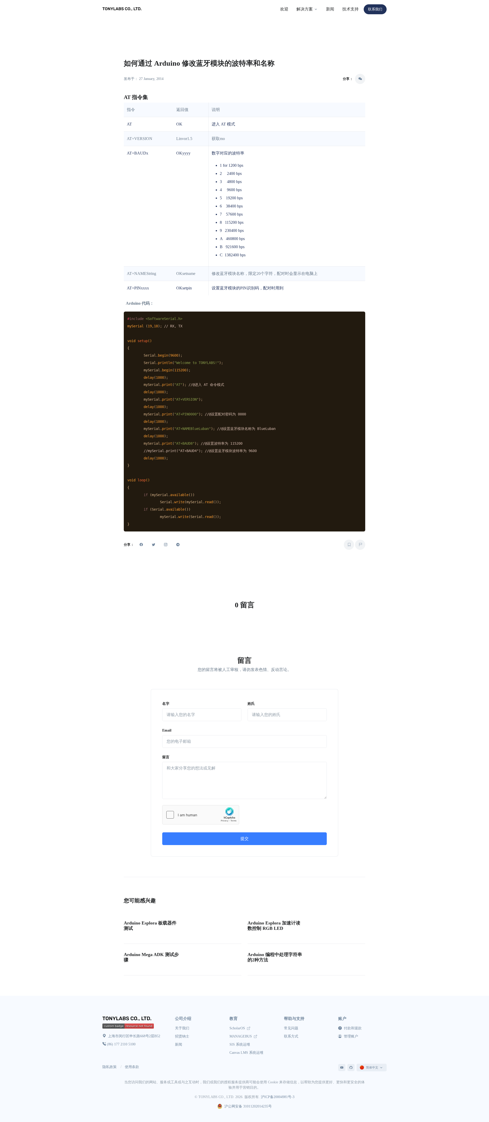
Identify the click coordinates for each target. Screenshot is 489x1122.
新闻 (330, 9)
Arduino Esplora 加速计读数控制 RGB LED (274, 925)
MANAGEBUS (241, 1036)
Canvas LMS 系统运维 (246, 1053)
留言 (165, 757)
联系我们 (375, 9)
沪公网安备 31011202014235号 (248, 1106)
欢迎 (284, 9)
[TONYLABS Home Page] (127, 1019)
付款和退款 (352, 1028)
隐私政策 (109, 1067)
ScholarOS (237, 1028)
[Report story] (360, 545)
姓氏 (251, 704)
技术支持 (350, 9)
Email (166, 730)
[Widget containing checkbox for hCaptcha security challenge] (200, 814)
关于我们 (182, 1028)
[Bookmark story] (349, 545)
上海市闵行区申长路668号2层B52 (133, 1036)
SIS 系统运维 (239, 1044)
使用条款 (132, 1067)
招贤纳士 (182, 1036)
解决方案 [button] (304, 9)
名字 (165, 704)
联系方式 (291, 1036)
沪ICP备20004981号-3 (277, 1097)
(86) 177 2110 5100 (121, 1044)
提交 (244, 838)
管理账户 (350, 1036)
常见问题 (291, 1028)
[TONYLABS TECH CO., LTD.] (122, 9)
